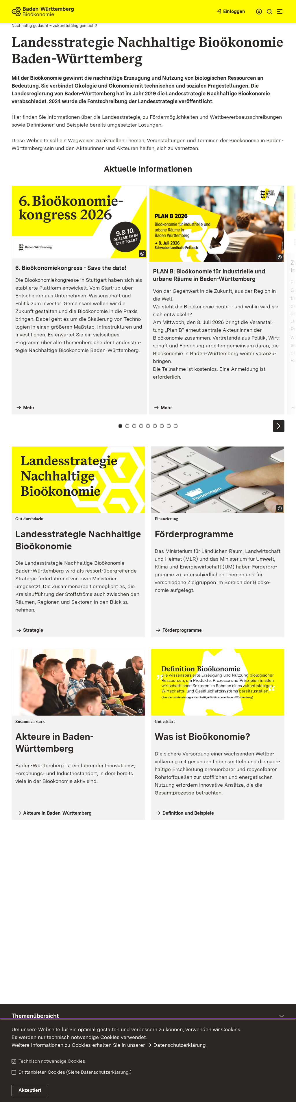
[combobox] (259, 11)
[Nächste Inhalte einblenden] (278, 426)
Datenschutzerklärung (179, 1045)
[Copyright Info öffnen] (142, 253)
